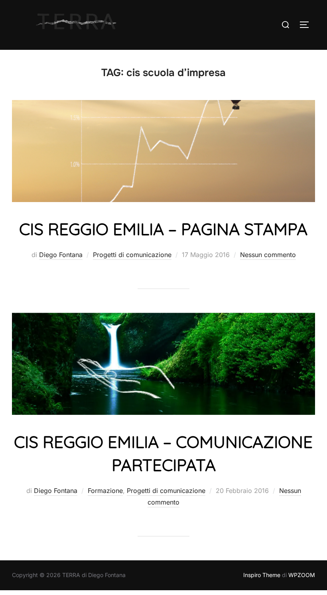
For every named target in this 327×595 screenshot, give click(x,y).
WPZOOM (301, 574)
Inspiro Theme (261, 574)
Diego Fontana (61, 255)
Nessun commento (268, 255)
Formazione (105, 491)
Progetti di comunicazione (132, 255)
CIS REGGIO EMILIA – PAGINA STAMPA (163, 229)
